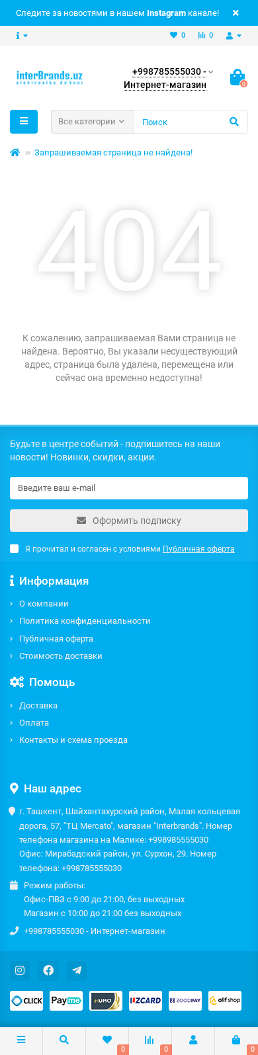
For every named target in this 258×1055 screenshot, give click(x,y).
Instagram (166, 13)
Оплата (34, 723)
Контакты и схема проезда (73, 740)
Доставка (38, 705)
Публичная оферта (56, 639)
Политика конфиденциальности (85, 621)
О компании (44, 604)
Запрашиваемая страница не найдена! (113, 152)
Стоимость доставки (61, 656)
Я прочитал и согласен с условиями (130, 549)
